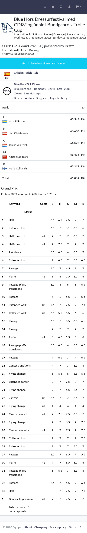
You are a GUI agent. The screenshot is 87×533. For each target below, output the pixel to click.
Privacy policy (58, 527)
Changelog (40, 527)
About (28, 527)
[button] (79, 7)
